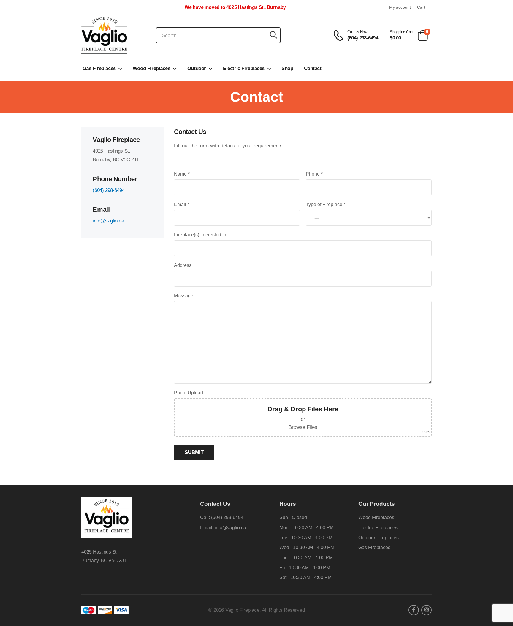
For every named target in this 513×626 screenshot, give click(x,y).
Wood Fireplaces (151, 68)
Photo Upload (188, 392)
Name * (182, 173)
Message (183, 295)
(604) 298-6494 (108, 190)
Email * (181, 204)
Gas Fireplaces (99, 68)
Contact (313, 68)
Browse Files (303, 427)
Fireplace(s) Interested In (200, 234)
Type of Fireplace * (325, 204)
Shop (287, 68)
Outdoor (196, 68)
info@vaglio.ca (108, 221)
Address (182, 265)
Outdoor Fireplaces (378, 537)
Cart (421, 7)
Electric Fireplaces (244, 68)
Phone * (314, 173)
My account (400, 7)
